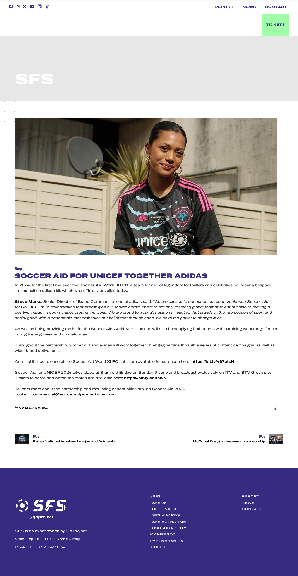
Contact (276, 7)
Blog (18, 269)
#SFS (155, 496)
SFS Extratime (169, 521)
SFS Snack (164, 509)
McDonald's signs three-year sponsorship (229, 441)
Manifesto (162, 534)
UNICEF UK (33, 307)
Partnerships (166, 540)
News (249, 7)
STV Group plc (255, 372)
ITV (228, 372)
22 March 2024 (33, 408)
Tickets (159, 547)
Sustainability (169, 528)
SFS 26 (159, 502)
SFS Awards (166, 515)
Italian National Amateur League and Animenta (74, 441)
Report (224, 7)
